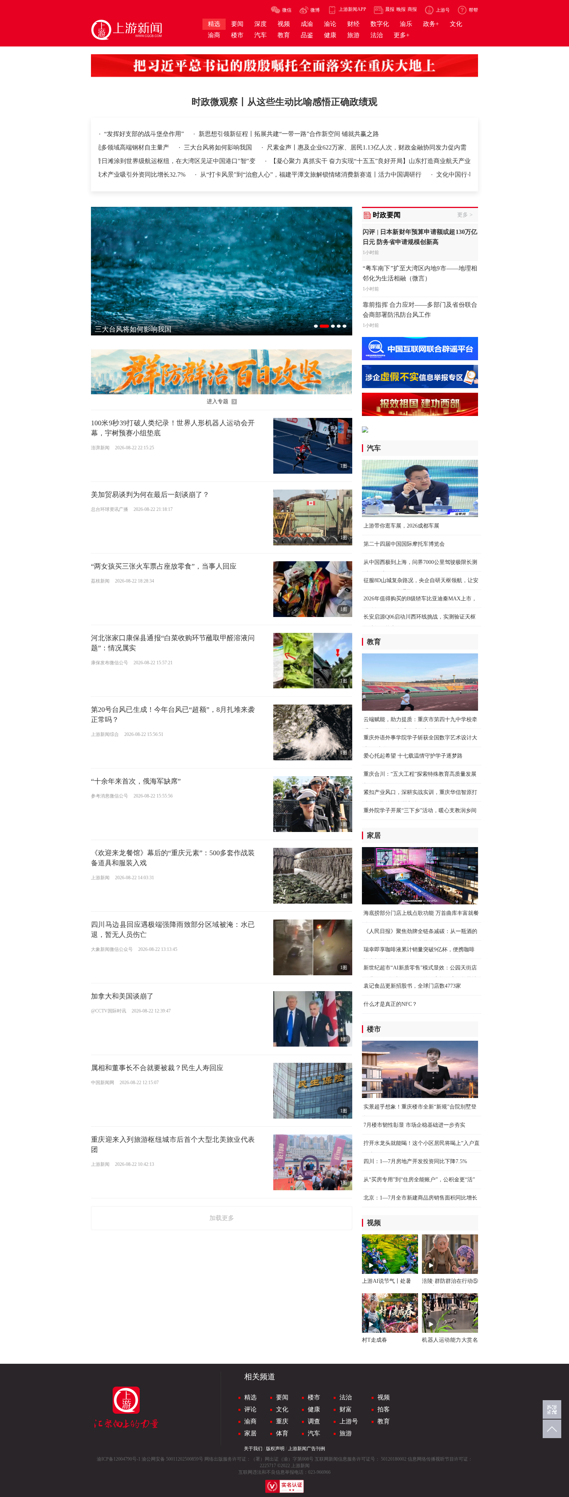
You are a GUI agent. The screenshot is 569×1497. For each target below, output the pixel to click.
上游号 (348, 1421)
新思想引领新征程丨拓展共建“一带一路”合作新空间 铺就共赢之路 (289, 134)
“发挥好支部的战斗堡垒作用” (144, 134)
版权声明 (275, 1448)
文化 (282, 1409)
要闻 (282, 1397)
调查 (314, 1421)
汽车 (314, 1433)
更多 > (465, 215)
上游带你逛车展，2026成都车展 (401, 526)
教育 (383, 1421)
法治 (345, 1397)
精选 (250, 1397)
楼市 (314, 1397)
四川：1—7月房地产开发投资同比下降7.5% (415, 1161)
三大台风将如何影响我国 (227, 147)
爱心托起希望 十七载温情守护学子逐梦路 (413, 756)
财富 (345, 1409)
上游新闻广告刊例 (306, 1448)
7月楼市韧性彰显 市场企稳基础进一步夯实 (414, 1125)
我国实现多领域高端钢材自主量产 (131, 147)
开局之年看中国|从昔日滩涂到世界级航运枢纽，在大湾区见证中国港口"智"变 (134, 161)
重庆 (282, 1421)
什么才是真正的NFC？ (390, 1004)
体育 (282, 1433)
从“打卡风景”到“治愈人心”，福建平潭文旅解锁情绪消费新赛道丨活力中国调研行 (266, 174)
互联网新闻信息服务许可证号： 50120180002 (360, 1459)
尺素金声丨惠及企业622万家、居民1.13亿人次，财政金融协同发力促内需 (375, 147)
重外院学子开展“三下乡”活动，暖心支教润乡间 (419, 810)
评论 (250, 1409)
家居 (250, 1433)
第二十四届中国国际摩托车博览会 (404, 544)
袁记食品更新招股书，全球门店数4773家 (412, 986)
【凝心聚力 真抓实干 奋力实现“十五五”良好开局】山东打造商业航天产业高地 (360, 161)
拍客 (383, 1409)
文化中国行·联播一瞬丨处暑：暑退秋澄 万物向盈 (458, 174)
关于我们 (253, 1448)
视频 (383, 1397)
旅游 (345, 1433)
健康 (314, 1409)
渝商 (250, 1421)
